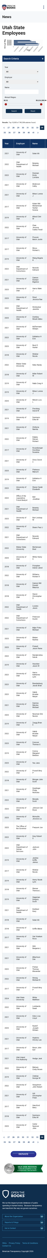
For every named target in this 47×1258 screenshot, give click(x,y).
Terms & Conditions (30, 1243)
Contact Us (6, 1246)
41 (33, 133)
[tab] (23, 1216)
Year (6, 67)
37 (14, 133)
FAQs (4, 1243)
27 (9, 128)
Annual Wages (10, 97)
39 (24, 133)
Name (7, 87)
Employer (8, 77)
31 (28, 128)
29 (18, 128)
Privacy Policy (14, 1243)
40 (29, 133)
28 (13, 128)
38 (19, 133)
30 (23, 128)
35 (5, 133)
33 (37, 128)
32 (32, 128)
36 (9, 133)
